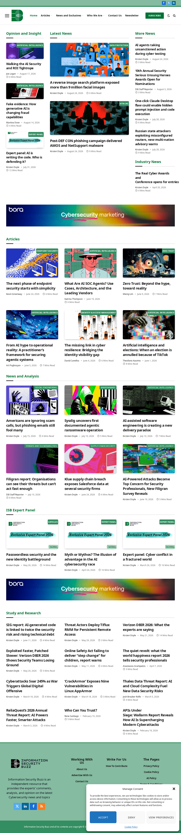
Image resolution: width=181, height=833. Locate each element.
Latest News (61, 33)
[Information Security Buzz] (17, 15)
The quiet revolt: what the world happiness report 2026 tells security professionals (146, 655)
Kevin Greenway (14, 294)
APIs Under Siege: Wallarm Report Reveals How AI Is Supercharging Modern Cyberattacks (148, 717)
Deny (131, 817)
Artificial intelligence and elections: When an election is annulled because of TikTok (147, 350)
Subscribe (154, 15)
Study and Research (23, 613)
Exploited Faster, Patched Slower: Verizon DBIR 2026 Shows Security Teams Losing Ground (30, 658)
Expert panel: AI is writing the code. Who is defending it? (24, 157)
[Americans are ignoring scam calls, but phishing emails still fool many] (32, 400)
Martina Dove (13, 122)
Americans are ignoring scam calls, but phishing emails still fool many (30, 425)
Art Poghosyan (13, 365)
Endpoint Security (47, 251)
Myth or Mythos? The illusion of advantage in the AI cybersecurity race (90, 559)
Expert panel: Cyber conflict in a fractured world (147, 557)
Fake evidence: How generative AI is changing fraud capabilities (21, 110)
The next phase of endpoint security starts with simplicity (30, 286)
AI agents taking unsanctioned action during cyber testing (150, 49)
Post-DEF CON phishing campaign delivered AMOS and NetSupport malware (86, 143)
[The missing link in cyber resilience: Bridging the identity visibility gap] (90, 324)
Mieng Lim (128, 294)
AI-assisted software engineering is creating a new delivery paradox (147, 425)
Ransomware (108, 387)
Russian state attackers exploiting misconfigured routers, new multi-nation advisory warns (154, 137)
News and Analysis (22, 376)
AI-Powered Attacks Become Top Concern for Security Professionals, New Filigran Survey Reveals (146, 486)
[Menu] (7, 15)
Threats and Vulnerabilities (41, 446)
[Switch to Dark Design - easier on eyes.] (169, 15)
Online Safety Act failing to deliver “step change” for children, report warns (87, 655)
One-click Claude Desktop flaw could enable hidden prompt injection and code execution (155, 107)
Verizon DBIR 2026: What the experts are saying (146, 627)
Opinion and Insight (23, 33)
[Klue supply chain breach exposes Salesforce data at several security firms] (90, 458)
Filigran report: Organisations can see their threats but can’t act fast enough (31, 484)
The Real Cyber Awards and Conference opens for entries (155, 177)
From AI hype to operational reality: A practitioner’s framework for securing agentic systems (29, 352)
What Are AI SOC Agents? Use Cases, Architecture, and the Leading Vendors (89, 288)
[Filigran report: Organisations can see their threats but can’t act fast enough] (32, 458)
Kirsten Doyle (12, 167)
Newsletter (132, 15)
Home (33, 15)
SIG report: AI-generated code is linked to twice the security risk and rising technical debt (31, 629)
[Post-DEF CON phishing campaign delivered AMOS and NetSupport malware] (89, 118)
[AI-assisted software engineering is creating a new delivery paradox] (149, 400)
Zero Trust (168, 251)
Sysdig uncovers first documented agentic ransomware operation (84, 425)
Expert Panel (36, 134)
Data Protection (119, 45)
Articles (45, 15)
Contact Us (115, 15)
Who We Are (94, 15)
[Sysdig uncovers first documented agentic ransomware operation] (90, 400)
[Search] (174, 16)
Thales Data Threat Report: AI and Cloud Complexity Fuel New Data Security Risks (147, 686)
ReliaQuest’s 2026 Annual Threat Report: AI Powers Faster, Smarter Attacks (27, 715)
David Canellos (72, 360)
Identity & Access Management (98, 312)
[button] (174, 789)
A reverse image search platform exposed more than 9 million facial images (84, 85)
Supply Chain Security (103, 446)
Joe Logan (11, 73)
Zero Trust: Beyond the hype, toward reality (146, 286)
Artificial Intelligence (30, 45)
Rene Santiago (72, 716)
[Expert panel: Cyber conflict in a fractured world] (149, 534)
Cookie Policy (131, 826)
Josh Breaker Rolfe (132, 696)
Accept (103, 817)
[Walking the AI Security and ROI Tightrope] (25, 51)
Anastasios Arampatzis (134, 666)
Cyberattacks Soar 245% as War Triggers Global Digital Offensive (32, 686)
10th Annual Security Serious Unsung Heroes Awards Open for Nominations (152, 77)
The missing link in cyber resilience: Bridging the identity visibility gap (85, 350)
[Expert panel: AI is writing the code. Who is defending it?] (25, 140)
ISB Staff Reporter (144, 89)
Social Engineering (46, 387)
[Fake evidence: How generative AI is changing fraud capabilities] (25, 91)
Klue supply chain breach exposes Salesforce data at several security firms (87, 484)
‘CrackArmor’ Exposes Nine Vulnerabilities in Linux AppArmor (87, 686)
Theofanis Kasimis (132, 360)
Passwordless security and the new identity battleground (31, 557)
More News (145, 33)
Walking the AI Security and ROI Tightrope (23, 66)
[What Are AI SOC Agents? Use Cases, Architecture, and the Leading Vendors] (90, 263)
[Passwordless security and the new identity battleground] (32, 534)
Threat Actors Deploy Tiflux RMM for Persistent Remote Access (88, 629)
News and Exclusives (68, 15)
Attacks (124, 103)
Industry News (148, 161)
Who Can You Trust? (81, 710)
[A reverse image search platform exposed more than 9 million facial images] (89, 59)
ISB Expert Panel (20, 510)
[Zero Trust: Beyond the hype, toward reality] (149, 263)
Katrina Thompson (74, 298)
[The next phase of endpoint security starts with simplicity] (32, 263)
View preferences (161, 817)
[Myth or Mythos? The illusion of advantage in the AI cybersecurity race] (90, 534)
